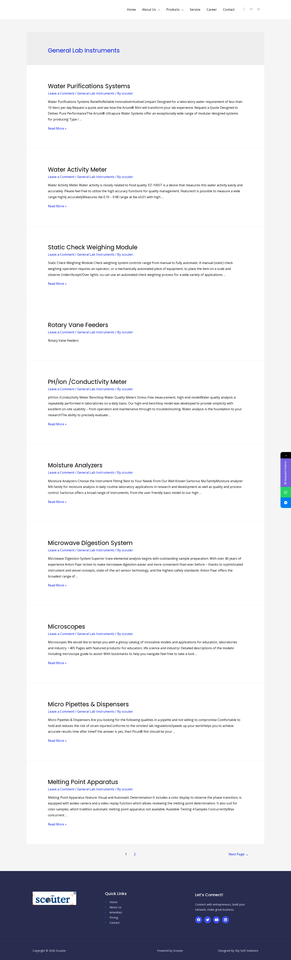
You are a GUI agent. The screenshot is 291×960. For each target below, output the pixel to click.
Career (212, 9)
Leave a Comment (61, 93)
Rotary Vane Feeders (78, 325)
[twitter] (253, 9)
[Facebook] (198, 919)
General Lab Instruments (95, 93)
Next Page (239, 854)
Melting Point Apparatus (83, 782)
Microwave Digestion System (90, 543)
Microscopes (66, 626)
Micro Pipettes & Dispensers (88, 704)
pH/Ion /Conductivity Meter (87, 382)
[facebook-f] (245, 9)
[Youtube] (216, 919)
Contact (229, 9)
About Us (149, 9)
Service (195, 9)
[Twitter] (207, 919)
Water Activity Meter (77, 169)
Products (173, 9)
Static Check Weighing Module (92, 247)
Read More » (57, 128)
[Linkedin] (225, 919)
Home (131, 9)
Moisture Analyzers (75, 465)
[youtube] (259, 9)
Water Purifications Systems (89, 86)
